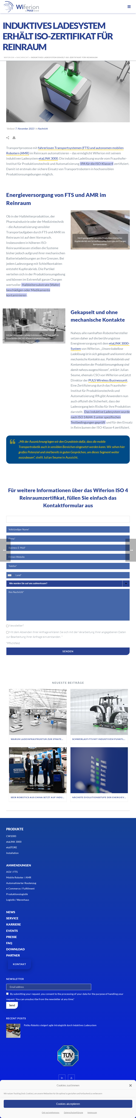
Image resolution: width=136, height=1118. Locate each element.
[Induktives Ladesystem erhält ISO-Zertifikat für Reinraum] (68, 91)
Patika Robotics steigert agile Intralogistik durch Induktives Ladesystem (60, 1025)
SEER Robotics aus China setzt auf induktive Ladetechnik (39, 797)
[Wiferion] (17, 6)
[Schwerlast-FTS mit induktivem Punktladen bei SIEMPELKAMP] (99, 712)
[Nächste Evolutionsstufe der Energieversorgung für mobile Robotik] (99, 770)
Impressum (92, 1112)
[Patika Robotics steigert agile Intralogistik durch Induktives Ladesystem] (13, 1031)
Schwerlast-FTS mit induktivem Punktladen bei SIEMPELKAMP (100, 739)
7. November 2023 (24, 128)
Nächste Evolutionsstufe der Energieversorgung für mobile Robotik (100, 797)
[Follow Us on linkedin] (62, 1078)
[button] (130, 1085)
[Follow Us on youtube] (71, 1078)
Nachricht (22, 57)
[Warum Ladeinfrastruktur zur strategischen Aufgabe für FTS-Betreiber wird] (38, 712)
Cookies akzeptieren (68, 1103)
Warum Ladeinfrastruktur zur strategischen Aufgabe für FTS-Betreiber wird (39, 739)
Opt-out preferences (50, 1112)
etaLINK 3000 (48, 158)
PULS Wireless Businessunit (107, 380)
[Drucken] (16, 137)
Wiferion (9, 57)
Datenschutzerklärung (73, 1112)
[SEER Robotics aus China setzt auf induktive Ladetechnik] (38, 770)
